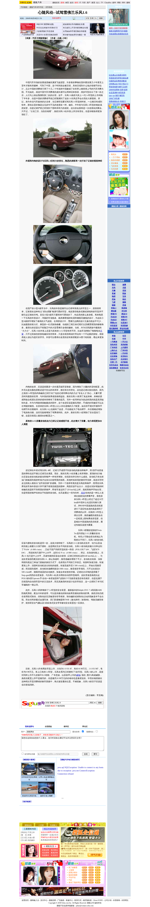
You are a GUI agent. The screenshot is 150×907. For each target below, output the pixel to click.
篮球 (125, 90)
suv (113, 95)
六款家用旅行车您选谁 (45, 31)
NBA (120, 84)
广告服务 (60, 900)
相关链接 (26, 802)
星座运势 (45, 850)
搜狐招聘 (52, 900)
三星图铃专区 (30, 829)
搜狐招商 (123, 206)
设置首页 (25, 900)
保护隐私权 (87, 900)
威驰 (78, 675)
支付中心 (43, 900)
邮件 (114, 3)
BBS (123, 3)
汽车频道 (24, 7)
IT (80, 3)
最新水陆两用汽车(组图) (118, 31)
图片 (88, 675)
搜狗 (128, 3)
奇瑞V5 (123, 101)
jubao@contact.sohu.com (84, 906)
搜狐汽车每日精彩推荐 (70, 760)
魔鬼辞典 (54, 853)
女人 (98, 3)
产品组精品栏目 (28, 35)
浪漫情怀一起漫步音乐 (49, 835)
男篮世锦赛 (113, 87)
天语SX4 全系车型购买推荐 (47, 35)
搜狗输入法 (34, 900)
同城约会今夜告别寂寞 (49, 837)
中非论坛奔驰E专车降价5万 (47, 28)
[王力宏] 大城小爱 (28, 838)
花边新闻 (45, 853)
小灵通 (41, 825)
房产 (88, 3)
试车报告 (48, 7)
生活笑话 (54, 855)
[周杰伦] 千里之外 (28, 832)
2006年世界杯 (114, 90)
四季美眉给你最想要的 (119, 202)
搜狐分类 (115, 206)
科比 (124, 84)
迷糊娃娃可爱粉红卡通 (119, 199)
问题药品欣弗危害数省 (118, 81)
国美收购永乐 (114, 101)
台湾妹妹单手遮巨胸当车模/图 (74, 31)
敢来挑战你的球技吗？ (49, 840)
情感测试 (45, 855)
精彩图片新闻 (29, 760)
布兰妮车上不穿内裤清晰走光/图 (75, 28)
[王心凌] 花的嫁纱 (28, 840)
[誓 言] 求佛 (26, 835)
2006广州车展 (114, 98)
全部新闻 (116, 900)
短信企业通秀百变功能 (49, 832)
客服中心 (69, 900)
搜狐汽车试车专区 (36, 7)
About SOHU (98, 900)
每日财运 (54, 850)
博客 (119, 3)
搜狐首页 (55, 3)
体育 (67, 3)
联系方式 (77, 900)
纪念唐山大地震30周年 (118, 75)
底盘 (83, 493)
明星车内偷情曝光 (97, 35)
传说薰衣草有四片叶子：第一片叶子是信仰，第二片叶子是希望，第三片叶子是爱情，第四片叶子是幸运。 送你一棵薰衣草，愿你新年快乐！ (83, 846)
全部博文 (124, 900)
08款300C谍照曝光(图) (45, 24)
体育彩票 (121, 93)
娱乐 (72, 3)
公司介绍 (107, 900)
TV (102, 3)
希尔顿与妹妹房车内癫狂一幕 (74, 35)
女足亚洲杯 (113, 93)
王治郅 (124, 87)
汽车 (84, 3)
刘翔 (121, 90)
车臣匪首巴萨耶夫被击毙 (118, 78)
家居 (93, 3)
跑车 (117, 95)
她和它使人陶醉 (46, 796)
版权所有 (98, 903)
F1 (127, 84)
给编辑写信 (120, 371)
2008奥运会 (113, 84)
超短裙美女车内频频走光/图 (74, 24)
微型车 (122, 95)
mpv (110, 95)
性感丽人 (53, 825)
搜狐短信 (28, 825)
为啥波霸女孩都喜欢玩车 (118, 34)
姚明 (120, 87)
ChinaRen (107, 3)
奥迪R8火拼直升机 (29, 796)
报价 (83, 675)
